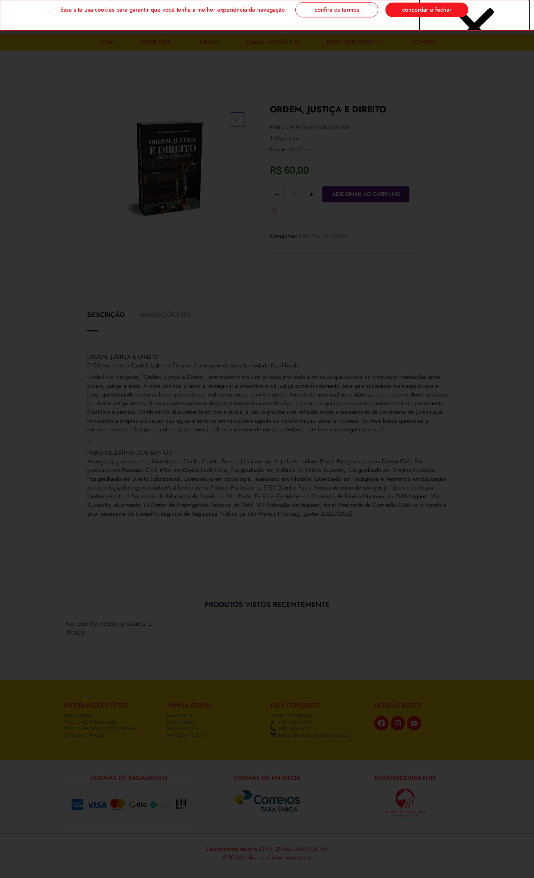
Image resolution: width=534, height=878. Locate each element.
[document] (267, 439)
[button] (474, 28)
